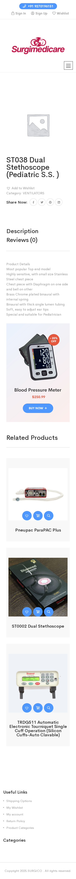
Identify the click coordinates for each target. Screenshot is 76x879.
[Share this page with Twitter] (42, 202)
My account (14, 814)
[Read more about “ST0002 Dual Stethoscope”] (38, 611)
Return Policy (15, 821)
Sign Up (41, 13)
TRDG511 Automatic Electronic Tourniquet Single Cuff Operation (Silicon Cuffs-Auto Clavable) (38, 729)
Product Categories (20, 828)
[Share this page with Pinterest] (50, 202)
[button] (20, 188)
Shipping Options (19, 801)
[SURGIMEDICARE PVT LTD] (38, 45)
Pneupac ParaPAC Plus (38, 530)
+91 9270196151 (40, 6)
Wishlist (63, 13)
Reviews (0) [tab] (22, 240)
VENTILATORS (33, 193)
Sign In (20, 13)
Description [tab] (22, 231)
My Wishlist (14, 808)
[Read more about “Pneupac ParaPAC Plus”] (38, 515)
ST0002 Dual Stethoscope (38, 626)
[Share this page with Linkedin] (58, 202)
